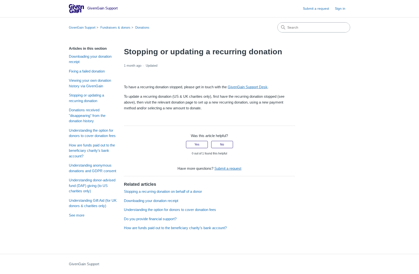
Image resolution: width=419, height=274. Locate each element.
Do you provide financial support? (150, 219)
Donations (142, 27)
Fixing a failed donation (87, 71)
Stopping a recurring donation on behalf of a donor (163, 191)
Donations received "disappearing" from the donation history (87, 115)
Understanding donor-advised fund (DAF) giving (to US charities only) (92, 185)
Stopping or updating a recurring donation (86, 98)
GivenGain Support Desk (247, 87)
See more (76, 215)
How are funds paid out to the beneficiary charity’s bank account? (92, 150)
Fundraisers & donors (115, 27)
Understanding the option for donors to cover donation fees (92, 133)
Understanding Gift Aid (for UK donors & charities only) (93, 203)
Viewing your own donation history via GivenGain (90, 83)
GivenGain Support (82, 27)
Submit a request (316, 8)
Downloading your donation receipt (90, 59)
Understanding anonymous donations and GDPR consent (92, 168)
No (222, 144)
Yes (196, 144)
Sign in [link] (340, 8)
